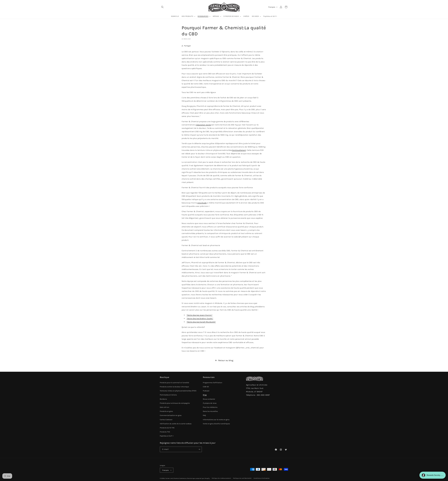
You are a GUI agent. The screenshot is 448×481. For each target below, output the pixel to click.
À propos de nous (210, 403)
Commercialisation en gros (171, 415)
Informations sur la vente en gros (216, 420)
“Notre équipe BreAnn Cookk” (200, 318)
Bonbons (163, 399)
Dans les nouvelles (210, 411)
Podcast (206, 391)
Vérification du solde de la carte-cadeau (176, 424)
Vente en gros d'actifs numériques (216, 424)
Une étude (201, 203)
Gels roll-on (164, 407)
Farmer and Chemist (172, 478)
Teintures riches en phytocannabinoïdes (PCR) (178, 391)
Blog (204, 395)
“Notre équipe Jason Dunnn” (199, 315)
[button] (162, 7)
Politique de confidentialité (242, 478)
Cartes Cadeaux (166, 420)
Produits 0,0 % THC (167, 428)
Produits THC (165, 432)
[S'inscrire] (199, 449)
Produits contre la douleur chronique (174, 387)
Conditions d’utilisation (262, 478)
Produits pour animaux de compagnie (175, 403)
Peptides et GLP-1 (166, 436)
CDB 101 (206, 387)
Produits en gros (166, 411)
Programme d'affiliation (212, 383)
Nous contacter (209, 399)
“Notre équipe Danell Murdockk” (201, 322)
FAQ (204, 415)
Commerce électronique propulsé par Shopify (194, 478)
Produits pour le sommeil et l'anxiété (174, 383)
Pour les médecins (210, 407)
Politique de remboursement (221, 478)
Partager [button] (187, 46)
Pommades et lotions (168, 395)
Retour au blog (225, 360)
